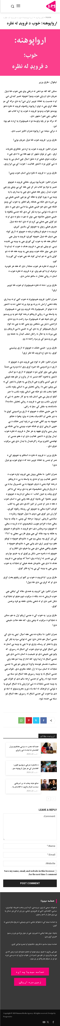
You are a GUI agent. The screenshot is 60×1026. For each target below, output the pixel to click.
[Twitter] (36, 720)
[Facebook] (43, 720)
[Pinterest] (29, 720)
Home (48, 17)
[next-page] (49, 799)
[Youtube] (44, 1022)
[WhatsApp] (21, 720)
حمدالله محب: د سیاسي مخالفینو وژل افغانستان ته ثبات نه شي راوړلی (23, 748)
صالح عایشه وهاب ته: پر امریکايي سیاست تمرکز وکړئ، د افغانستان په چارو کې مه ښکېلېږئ (25, 787)
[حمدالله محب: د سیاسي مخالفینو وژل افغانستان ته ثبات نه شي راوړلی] (49, 748)
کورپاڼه (40, 17)
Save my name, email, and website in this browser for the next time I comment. (30, 873)
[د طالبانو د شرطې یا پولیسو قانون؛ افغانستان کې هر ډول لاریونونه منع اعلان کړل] (49, 766)
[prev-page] (54, 799)
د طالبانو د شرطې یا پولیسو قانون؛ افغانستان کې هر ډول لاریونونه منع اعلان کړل (25, 768)
